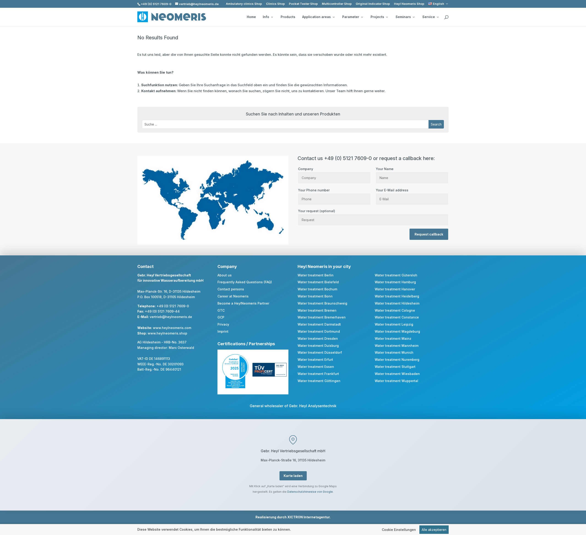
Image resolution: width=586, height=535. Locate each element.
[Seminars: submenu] (414, 17)
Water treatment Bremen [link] (317, 310)
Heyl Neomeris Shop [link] (409, 3)
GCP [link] (220, 317)
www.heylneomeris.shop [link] (167, 333)
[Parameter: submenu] (362, 17)
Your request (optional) (316, 211)
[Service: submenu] (438, 17)
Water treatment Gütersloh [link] (396, 275)
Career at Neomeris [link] (233, 296)
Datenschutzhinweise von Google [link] (310, 491)
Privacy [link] (223, 324)
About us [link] (224, 275)
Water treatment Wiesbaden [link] (397, 374)
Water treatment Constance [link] (397, 317)
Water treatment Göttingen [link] (319, 381)
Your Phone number (314, 190)
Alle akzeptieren (434, 530)
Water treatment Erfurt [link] (315, 359)
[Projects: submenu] (387, 17)
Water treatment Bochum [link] (317, 289)
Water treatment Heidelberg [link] (397, 296)
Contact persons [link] (230, 289)
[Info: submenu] (272, 17)
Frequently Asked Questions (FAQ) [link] (244, 282)
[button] (436, 124)
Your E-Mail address (392, 190)
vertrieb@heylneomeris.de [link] (171, 317)
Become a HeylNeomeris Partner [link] (243, 303)
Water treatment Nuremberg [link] (397, 359)
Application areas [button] (316, 17)
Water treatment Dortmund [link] (319, 331)
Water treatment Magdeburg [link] (397, 331)
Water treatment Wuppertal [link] (396, 381)
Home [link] (251, 17)
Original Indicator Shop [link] (373, 3)
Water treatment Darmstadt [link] (319, 324)
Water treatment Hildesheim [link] (397, 303)
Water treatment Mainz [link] (393, 338)
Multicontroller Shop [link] (337, 3)
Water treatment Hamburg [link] (395, 282)
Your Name (384, 169)
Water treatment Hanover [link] (395, 289)
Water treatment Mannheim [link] (396, 346)
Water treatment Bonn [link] (315, 296)
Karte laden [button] (293, 476)
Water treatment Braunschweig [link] (322, 303)
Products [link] (288, 17)
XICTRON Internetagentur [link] (308, 517)
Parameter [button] (350, 17)
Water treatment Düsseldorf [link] (320, 352)
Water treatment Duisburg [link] (318, 346)
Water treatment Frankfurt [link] (318, 374)
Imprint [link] (222, 331)
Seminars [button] (403, 17)
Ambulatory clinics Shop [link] (244, 3)
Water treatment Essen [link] (316, 367)
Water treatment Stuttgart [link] (395, 367)
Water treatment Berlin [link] (316, 275)
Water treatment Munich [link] (394, 352)
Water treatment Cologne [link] (395, 310)
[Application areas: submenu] (333, 17)
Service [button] (428, 17)
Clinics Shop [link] (275, 3)
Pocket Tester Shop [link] (303, 3)
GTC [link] (221, 310)
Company (305, 169)
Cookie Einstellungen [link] (399, 530)
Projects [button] (377, 17)
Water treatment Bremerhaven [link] (322, 317)
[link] (438, 3)
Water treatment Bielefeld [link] (318, 282)
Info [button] (266, 17)
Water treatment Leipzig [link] (394, 324)
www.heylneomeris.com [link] (172, 328)
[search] (446, 17)
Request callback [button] (429, 234)
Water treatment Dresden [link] (318, 338)
